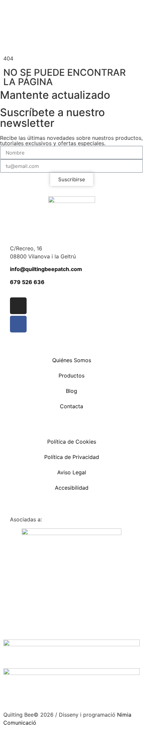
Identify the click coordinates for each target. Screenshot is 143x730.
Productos (71, 375)
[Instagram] (18, 305)
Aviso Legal (71, 472)
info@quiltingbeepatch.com (46, 269)
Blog (71, 391)
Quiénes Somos (71, 360)
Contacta (71, 406)
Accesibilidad (71, 487)
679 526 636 (27, 282)
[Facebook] (18, 324)
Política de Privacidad (71, 457)
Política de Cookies (71, 441)
